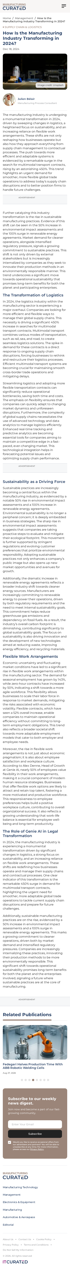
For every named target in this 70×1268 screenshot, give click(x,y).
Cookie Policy (44, 1239)
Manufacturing (12, 1209)
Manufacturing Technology (20, 1187)
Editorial (8, 1224)
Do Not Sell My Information (18, 1250)
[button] (22, 1080)
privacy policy (37, 1149)
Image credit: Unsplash (50, 85)
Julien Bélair (26, 99)
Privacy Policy (11, 1244)
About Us (8, 1239)
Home (7, 18)
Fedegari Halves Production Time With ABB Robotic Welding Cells (33, 1066)
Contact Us (24, 1239)
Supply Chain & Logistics (23, 27)
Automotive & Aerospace (19, 1217)
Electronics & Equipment (19, 1202)
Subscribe (35, 1133)
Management (24, 18)
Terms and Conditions (36, 1244)
